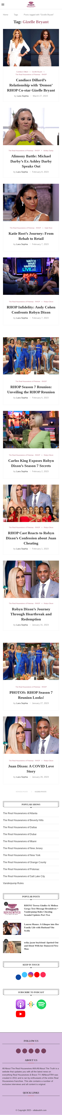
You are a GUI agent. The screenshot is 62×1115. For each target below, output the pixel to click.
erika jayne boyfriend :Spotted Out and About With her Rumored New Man (41, 945)
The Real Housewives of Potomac (21, 869)
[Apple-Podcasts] (20, 1001)
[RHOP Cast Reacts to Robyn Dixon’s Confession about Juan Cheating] (31, 503)
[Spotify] (41, 1001)
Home (5, 15)
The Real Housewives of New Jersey (23, 848)
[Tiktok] (37, 1051)
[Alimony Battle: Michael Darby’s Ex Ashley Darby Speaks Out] (31, 126)
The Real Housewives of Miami (19, 841)
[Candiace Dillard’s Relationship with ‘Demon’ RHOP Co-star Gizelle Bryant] (31, 47)
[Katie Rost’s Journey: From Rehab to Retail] (31, 202)
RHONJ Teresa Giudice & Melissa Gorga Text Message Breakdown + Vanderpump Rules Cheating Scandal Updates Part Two (41, 910)
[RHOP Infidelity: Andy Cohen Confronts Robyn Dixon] (31, 276)
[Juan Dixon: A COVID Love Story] (31, 735)
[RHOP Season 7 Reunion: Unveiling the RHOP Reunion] (31, 356)
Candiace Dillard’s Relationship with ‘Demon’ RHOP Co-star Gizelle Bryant (31, 85)
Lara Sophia (23, 96)
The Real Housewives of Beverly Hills (23, 820)
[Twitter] (24, 1051)
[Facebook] (18, 1051)
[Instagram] (31, 1051)
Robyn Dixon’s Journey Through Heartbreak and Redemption (31, 614)
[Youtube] (20, 1011)
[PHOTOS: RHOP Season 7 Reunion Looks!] (31, 661)
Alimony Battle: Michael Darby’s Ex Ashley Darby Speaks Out (31, 161)
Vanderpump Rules (13, 883)
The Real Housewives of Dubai (19, 834)
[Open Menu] (3, 4)
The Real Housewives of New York (21, 855)
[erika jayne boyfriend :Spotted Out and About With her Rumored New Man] (12, 947)
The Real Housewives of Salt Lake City (24, 876)
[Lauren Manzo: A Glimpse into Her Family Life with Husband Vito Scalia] (12, 929)
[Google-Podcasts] (31, 1001)
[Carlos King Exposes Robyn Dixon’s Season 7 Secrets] (31, 429)
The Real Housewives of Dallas (20, 827)
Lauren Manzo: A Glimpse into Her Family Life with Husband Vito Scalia (41, 927)
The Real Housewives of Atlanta (20, 813)
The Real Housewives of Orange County (24, 862)
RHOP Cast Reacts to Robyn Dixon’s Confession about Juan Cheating (31, 538)
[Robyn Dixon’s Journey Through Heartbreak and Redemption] (31, 579)
